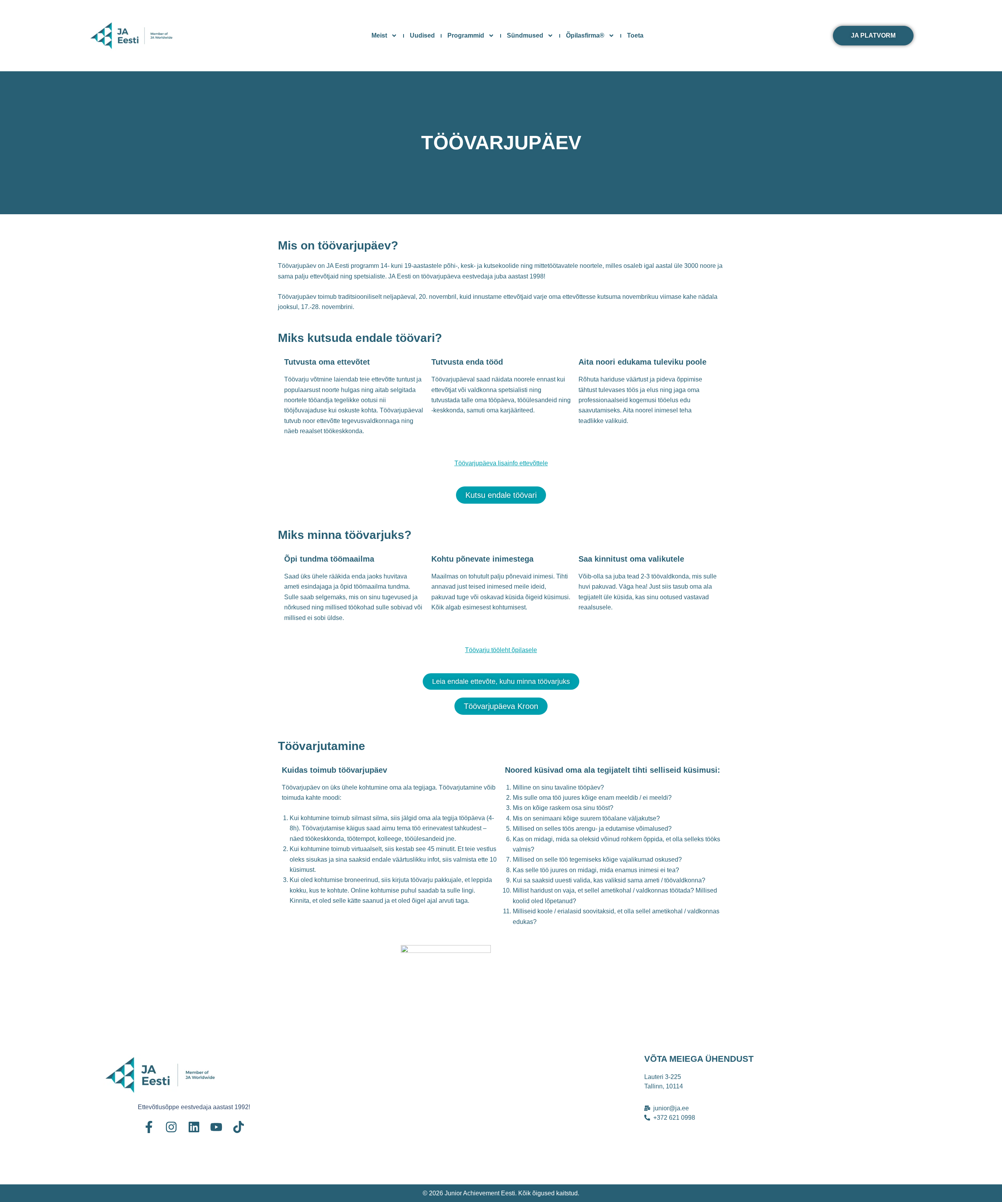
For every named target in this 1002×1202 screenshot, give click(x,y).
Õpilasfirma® (585, 35)
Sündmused (525, 35)
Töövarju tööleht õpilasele (501, 650)
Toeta (635, 35)
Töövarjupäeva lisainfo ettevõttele (501, 463)
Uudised (422, 35)
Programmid (465, 35)
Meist (379, 35)
